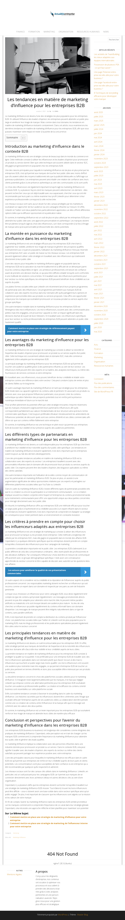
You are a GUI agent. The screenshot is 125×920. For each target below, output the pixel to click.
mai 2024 (98, 137)
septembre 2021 (101, 268)
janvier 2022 (99, 251)
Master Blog (82, 914)
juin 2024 (98, 133)
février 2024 (99, 150)
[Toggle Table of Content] (22, 138)
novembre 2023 (101, 158)
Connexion (98, 379)
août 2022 (98, 222)
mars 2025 (98, 120)
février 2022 (99, 247)
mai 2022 (98, 234)
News (106, 31)
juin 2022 (98, 230)
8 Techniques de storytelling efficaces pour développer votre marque (106, 96)
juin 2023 (98, 179)
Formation (34, 31)
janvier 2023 (99, 200)
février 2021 (99, 298)
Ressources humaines (88, 31)
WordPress (63, 914)
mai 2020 (98, 331)
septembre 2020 (101, 319)
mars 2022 (98, 243)
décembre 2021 (101, 255)
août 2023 (98, 171)
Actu (96, 344)
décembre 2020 (101, 306)
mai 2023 (98, 184)
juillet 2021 (98, 276)
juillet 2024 (98, 129)
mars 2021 (98, 293)
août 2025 (98, 112)
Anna (56, 111)
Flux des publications (103, 383)
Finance (20, 31)
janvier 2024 (99, 154)
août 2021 (98, 272)
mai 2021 (98, 285)
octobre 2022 (100, 213)
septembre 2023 (101, 167)
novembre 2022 (101, 209)
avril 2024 (98, 141)
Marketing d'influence (19, 837)
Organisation (66, 31)
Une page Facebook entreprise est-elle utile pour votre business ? (106, 85)
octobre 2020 (100, 314)
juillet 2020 (98, 323)
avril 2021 (98, 289)
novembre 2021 (101, 260)
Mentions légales (14, 874)
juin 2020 (98, 327)
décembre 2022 (101, 205)
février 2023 (99, 196)
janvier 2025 (99, 125)
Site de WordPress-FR (103, 391)
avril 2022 (98, 238)
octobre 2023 (100, 163)
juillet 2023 (98, 175)
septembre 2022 (101, 217)
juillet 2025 (98, 116)
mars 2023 (98, 192)
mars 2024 (98, 146)
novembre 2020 (101, 310)
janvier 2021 (99, 302)
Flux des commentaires (104, 387)
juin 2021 (98, 281)
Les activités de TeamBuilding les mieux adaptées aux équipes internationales (106, 57)
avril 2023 (98, 188)
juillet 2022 (98, 226)
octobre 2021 (100, 264)
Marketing (49, 31)
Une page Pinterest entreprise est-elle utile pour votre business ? (106, 75)
